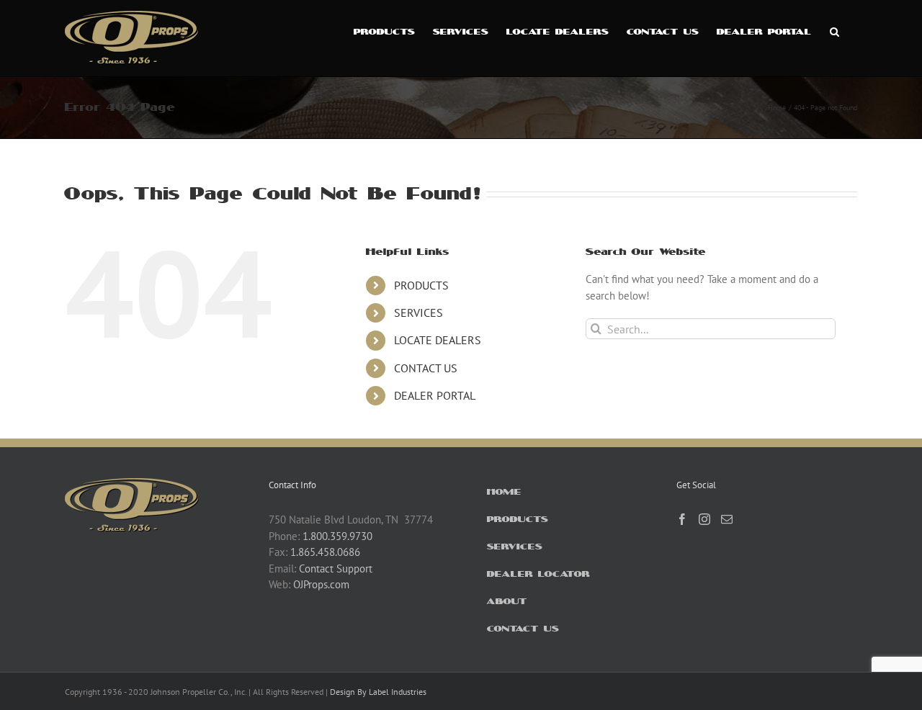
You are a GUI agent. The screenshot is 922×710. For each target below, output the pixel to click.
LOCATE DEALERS (437, 340)
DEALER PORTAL (434, 395)
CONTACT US (425, 368)
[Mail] (727, 519)
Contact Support (335, 568)
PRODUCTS (421, 285)
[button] (834, 30)
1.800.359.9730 (337, 536)
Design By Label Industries (378, 691)
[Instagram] (704, 519)
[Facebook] (682, 519)
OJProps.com (321, 584)
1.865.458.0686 (325, 552)
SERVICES (418, 312)
